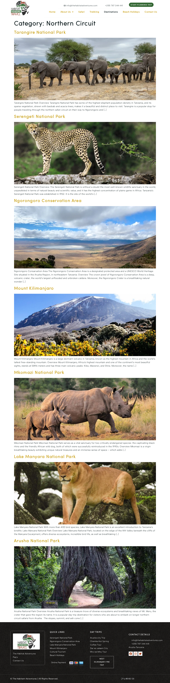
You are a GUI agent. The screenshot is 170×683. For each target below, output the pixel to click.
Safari (81, 11)
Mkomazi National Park (39, 373)
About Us (65, 11)
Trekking (94, 11)
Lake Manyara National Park (45, 457)
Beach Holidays (131, 11)
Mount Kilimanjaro (34, 289)
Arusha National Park (37, 541)
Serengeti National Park (39, 117)
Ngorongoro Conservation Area (48, 201)
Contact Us (151, 11)
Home (52, 11)
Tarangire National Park (40, 33)
